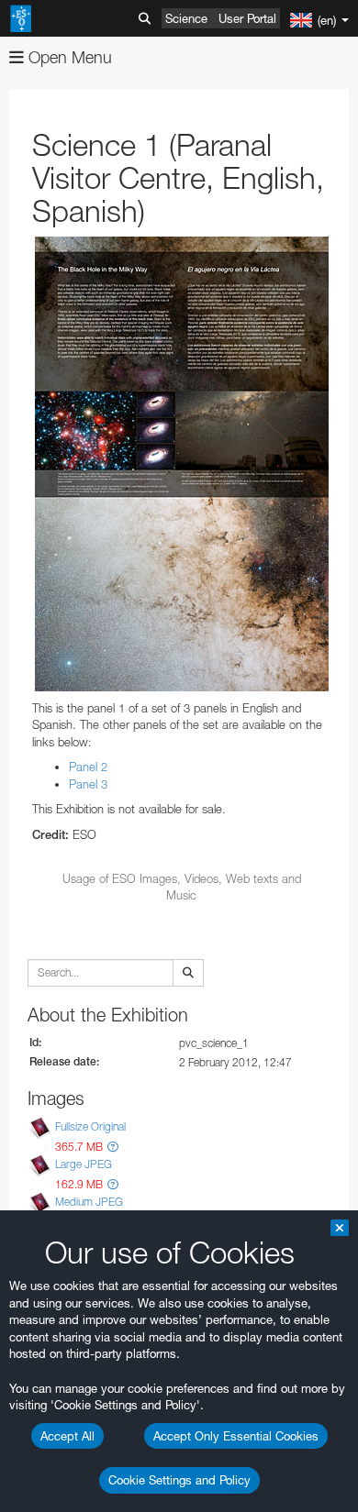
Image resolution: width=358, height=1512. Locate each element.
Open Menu (68, 57)
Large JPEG (83, 1164)
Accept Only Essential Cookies (236, 1436)
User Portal (247, 18)
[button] (112, 1146)
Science (186, 18)
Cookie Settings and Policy (179, 1480)
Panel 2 (88, 766)
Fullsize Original (90, 1126)
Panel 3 (88, 784)
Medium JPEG (89, 1201)
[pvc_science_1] (181, 464)
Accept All (67, 1436)
